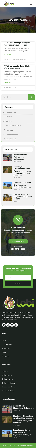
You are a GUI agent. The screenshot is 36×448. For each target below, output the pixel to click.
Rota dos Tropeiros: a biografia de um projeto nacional (23, 196)
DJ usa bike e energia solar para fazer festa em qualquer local (17, 44)
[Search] (31, 97)
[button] (30, 3)
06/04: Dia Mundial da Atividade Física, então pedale (17, 67)
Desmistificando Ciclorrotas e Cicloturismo (20, 157)
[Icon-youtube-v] (12, 325)
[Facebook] (4, 325)
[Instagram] (8, 325)
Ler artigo (7, 54)
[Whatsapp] (16, 325)
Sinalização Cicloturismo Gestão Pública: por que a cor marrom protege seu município (22, 170)
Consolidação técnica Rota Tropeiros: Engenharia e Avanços (22, 185)
